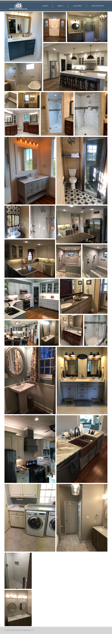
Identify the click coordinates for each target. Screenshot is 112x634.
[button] (77, 6)
